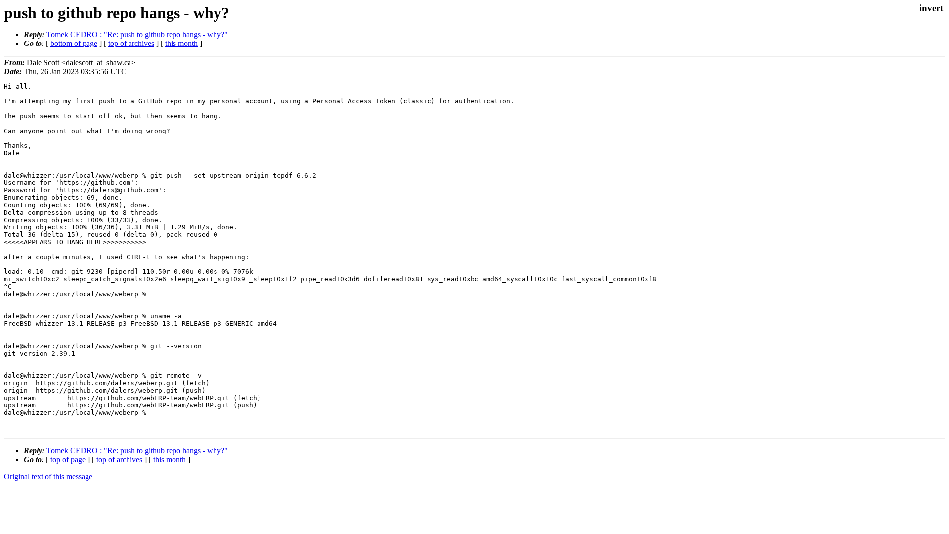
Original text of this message (48, 476)
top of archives (131, 43)
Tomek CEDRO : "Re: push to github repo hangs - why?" (137, 34)
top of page (68, 459)
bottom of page (73, 43)
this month (181, 43)
